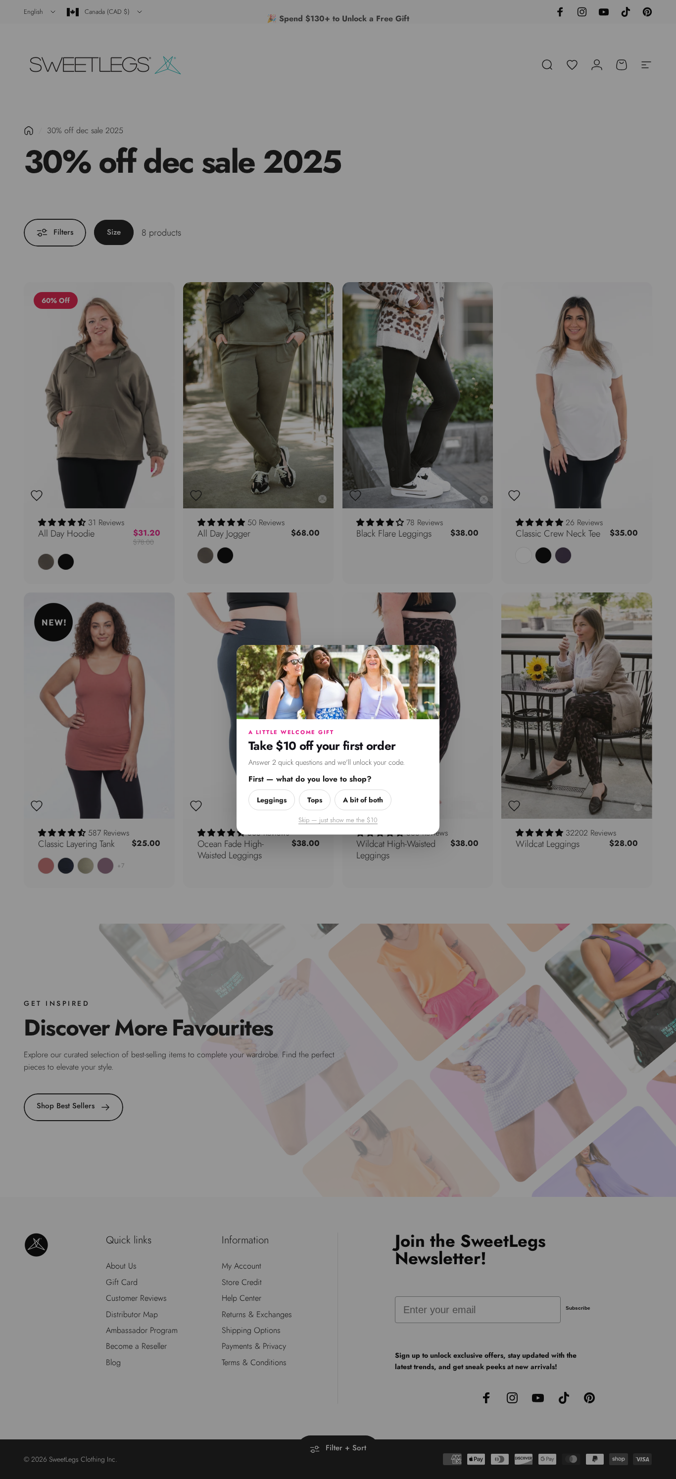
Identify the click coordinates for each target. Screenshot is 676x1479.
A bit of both (363, 799)
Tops (314, 799)
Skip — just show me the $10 (338, 819)
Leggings (272, 799)
